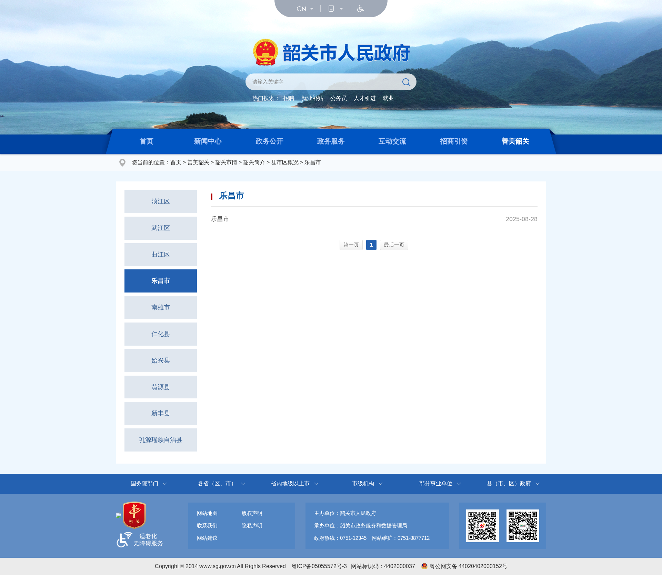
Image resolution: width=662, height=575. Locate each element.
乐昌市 (312, 162)
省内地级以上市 (290, 483)
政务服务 (331, 141)
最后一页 (394, 245)
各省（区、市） (217, 483)
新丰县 (160, 413)
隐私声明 (252, 525)
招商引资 (454, 141)
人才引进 (365, 98)
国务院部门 (144, 483)
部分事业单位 (435, 483)
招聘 (288, 98)
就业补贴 (312, 98)
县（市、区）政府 (509, 483)
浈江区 (160, 201)
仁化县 (160, 333)
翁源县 (160, 387)
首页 (146, 141)
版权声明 (252, 513)
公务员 (338, 98)
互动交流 (392, 141)
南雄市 (160, 307)
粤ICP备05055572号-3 (319, 566)
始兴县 (160, 360)
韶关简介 (254, 162)
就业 (388, 98)
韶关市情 (226, 162)
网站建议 (207, 538)
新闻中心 (208, 141)
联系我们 (207, 525)
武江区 (160, 228)
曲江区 (160, 254)
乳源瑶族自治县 (160, 439)
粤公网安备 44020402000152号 (469, 566)
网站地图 (207, 513)
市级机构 (363, 483)
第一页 (351, 245)
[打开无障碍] (360, 8)
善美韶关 (515, 141)
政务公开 (269, 141)
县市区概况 (285, 162)
